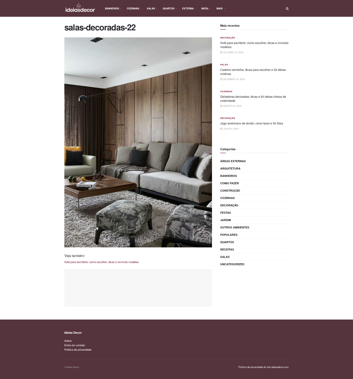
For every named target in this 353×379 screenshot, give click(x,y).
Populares (229, 235)
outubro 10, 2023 (233, 52)
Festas (225, 213)
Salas (151, 8)
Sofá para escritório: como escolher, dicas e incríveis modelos (254, 45)
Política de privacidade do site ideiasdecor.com (263, 367)
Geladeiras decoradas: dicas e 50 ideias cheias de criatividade (253, 98)
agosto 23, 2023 (232, 105)
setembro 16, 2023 (234, 79)
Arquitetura (230, 168)
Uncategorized (232, 264)
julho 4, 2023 (231, 128)
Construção (230, 190)
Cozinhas (133, 8)
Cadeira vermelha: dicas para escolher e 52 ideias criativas (253, 72)
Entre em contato (74, 345)
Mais (220, 8)
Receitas (227, 249)
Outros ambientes (234, 227)
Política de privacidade (77, 349)
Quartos (168, 8)
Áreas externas (233, 161)
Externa (188, 8)
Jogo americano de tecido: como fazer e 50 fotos (251, 123)
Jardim (225, 220)
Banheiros (112, 8)
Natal (205, 8)
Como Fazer (229, 183)
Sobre (68, 341)
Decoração (227, 37)
